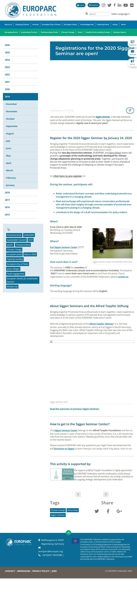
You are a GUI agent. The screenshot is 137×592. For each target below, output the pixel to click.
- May (8, 155)
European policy (14, 254)
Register (94, 5)
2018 (7, 192)
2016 (7, 207)
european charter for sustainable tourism (22, 280)
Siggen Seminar (103, 116)
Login (81, 5)
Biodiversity (12, 286)
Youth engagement (15, 273)
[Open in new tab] (130, 110)
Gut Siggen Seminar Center (63, 247)
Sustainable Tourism (16, 239)
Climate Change (14, 249)
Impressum (23, 571)
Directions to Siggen (64, 448)
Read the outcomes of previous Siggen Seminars (74, 408)
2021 (7, 81)
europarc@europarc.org (50, 551)
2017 (7, 199)
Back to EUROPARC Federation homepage (30, 10)
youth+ (10, 244)
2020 (7, 89)
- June (8, 148)
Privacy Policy (40, 571)
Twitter (96, 511)
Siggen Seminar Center (65, 430)
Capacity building (15, 259)
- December (11, 104)
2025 (7, 52)
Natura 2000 (30, 254)
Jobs (54, 571)
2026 (7, 45)
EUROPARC (29, 235)
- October (10, 118)
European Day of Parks (17, 264)
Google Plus (119, 511)
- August (9, 133)
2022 (7, 74)
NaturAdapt (115, 152)
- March (9, 170)
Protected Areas (14, 235)
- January (10, 185)
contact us (123, 276)
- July (7, 140)
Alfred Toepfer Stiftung (101, 323)
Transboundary (23, 244)
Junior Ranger (13, 268)
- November (11, 111)
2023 (7, 67)
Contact (10, 571)
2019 (7, 96)
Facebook (108, 511)
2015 (7, 214)
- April (8, 163)
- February (10, 177)
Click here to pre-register (67, 176)
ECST (30, 239)
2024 (7, 59)
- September (11, 126)
